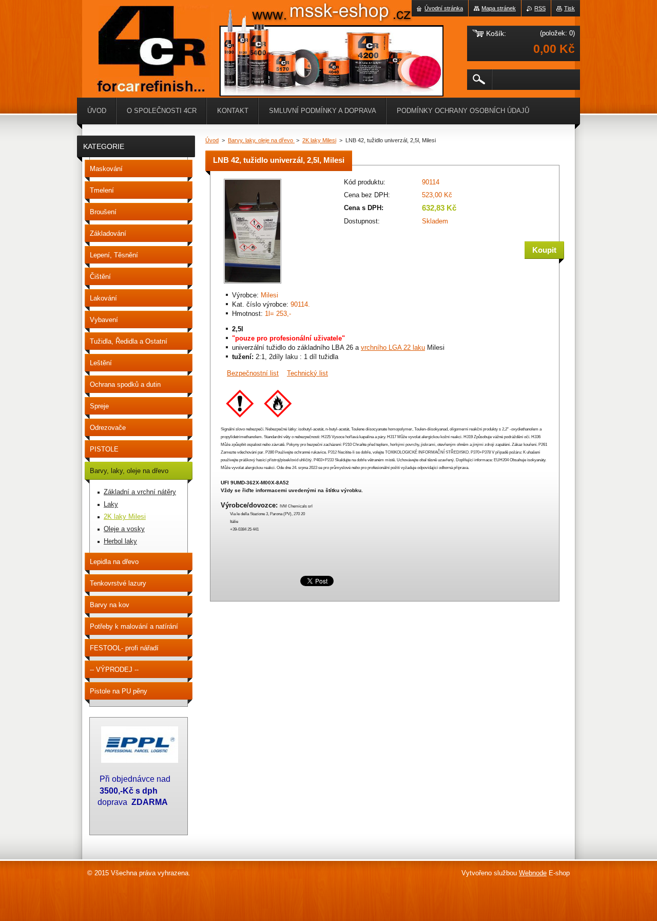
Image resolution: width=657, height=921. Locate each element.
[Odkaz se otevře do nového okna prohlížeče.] (252, 284)
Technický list (307, 373)
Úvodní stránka (443, 8)
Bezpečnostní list (253, 373)
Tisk (569, 8)
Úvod (212, 140)
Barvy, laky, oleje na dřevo (261, 140)
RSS (540, 8)
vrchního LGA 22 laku (393, 347)
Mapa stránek (498, 8)
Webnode (533, 873)
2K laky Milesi (319, 140)
